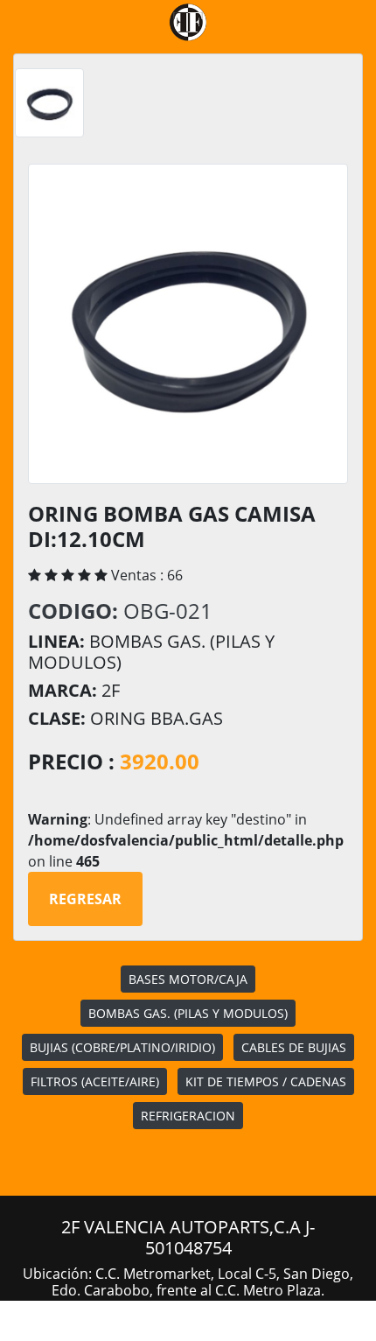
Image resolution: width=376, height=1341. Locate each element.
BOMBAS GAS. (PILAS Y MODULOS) (188, 1013)
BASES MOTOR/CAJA (188, 979)
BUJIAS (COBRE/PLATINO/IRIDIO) (122, 1047)
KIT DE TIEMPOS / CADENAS (265, 1081)
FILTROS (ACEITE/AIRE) (95, 1081)
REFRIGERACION (188, 1115)
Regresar (85, 899)
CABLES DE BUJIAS (293, 1047)
